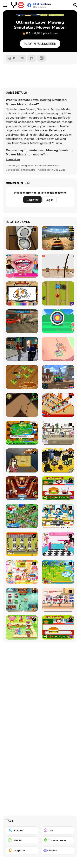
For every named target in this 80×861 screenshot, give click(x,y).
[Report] (31, 58)
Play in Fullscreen (40, 44)
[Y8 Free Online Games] (17, 5)
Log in (49, 199)
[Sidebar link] (5, 5)
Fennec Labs (27, 169)
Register (32, 199)
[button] (13, 159)
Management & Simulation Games (38, 165)
